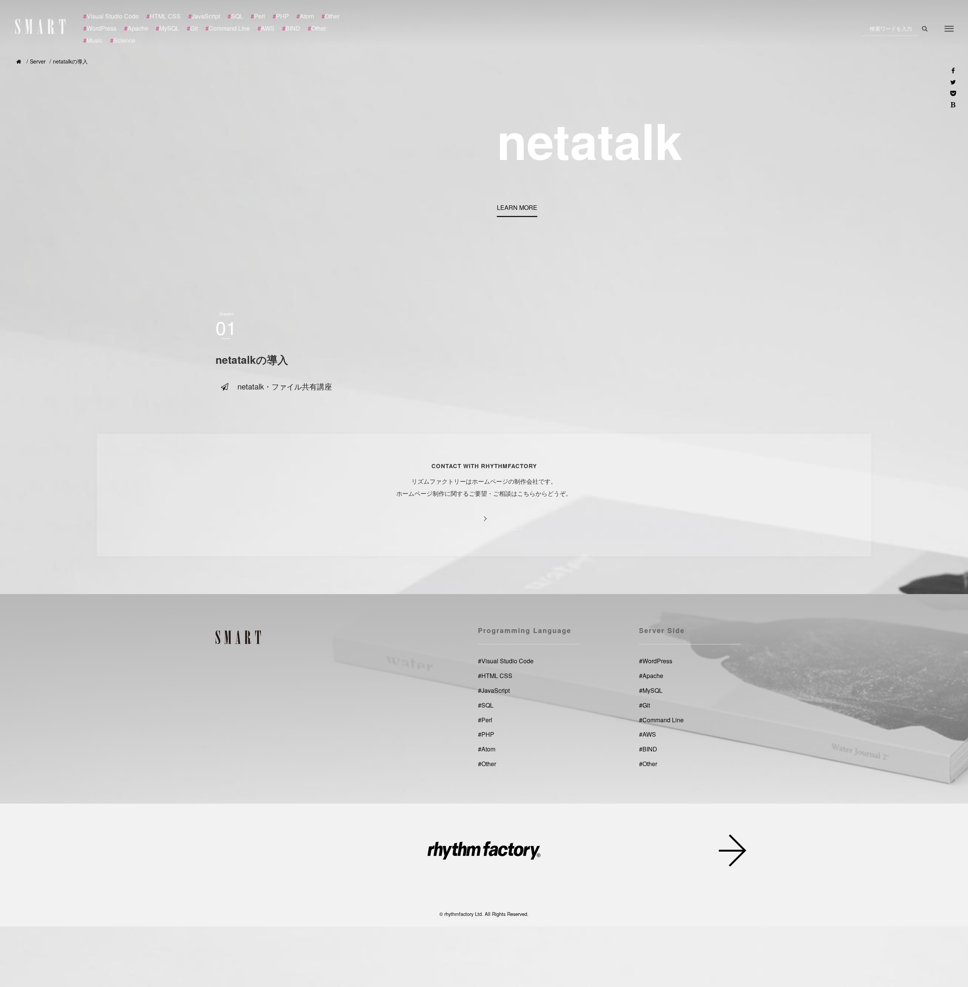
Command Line (661, 719)
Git (644, 704)
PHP (486, 734)
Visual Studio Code (506, 660)
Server (38, 61)
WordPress (655, 660)
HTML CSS (495, 675)
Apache (651, 675)
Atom (486, 749)
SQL (485, 704)
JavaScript (494, 690)
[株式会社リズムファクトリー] (484, 852)
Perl (485, 719)
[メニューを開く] (949, 28)
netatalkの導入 (70, 61)
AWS (647, 734)
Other (487, 763)
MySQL (650, 690)
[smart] (41, 26)
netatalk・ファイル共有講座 (284, 386)
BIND (648, 749)
